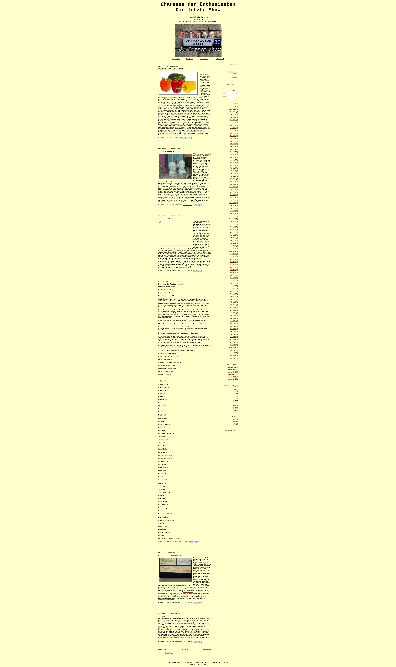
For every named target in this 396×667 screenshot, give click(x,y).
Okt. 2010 (233, 280)
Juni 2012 (233, 227)
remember (161, 629)
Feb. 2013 (233, 205)
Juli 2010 (233, 288)
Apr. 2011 (233, 264)
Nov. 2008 (233, 342)
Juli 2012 (233, 224)
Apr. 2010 (233, 296)
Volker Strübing (179, 637)
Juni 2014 (233, 162)
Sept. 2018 (232, 109)
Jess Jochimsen (188, 592)
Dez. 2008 (233, 339)
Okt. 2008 (233, 345)
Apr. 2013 (233, 200)
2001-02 (235, 389)
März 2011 (233, 267)
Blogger (233, 430)
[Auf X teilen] (187, 138)
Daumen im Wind (190, 631)
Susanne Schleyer (235, 64)
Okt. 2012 (233, 216)
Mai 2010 (233, 294)
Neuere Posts (162, 649)
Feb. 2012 (233, 238)
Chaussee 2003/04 (232, 372)
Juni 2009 (233, 323)
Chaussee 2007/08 (232, 367)
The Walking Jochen (166, 616)
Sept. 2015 (232, 125)
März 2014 (232, 171)
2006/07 (235, 401)
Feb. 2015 (233, 144)
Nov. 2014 (233, 152)
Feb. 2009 (233, 334)
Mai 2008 (233, 358)
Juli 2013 (233, 192)
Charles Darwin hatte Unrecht (170, 69)
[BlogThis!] (185, 138)
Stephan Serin (176, 59)
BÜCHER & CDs (232, 71)
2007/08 (235, 405)
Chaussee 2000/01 (232, 379)
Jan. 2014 (233, 176)
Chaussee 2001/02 (232, 377)
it (204, 629)
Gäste (233, 419)
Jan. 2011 (233, 272)
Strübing (161, 202)
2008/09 (235, 408)
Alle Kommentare (230, 97)
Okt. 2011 (233, 248)
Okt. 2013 (233, 184)
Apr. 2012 (233, 232)
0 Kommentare (187, 270)
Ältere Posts (207, 649)
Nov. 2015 (233, 120)
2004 (236, 394)
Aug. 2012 (233, 221)
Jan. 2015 (233, 146)
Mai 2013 (233, 197)
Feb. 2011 (233, 270)
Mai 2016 (233, 112)
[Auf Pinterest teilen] (191, 138)
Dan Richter (189, 59)
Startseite (185, 649)
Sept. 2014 (232, 157)
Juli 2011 (233, 256)
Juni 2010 (233, 291)
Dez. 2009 (233, 307)
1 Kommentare (187, 641)
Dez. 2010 (233, 275)
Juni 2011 (233, 259)
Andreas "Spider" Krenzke (199, 595)
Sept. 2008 (232, 347)
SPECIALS (234, 74)
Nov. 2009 (233, 310)
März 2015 (232, 141)
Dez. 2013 (233, 179)
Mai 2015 (233, 136)
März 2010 (232, 299)
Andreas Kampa (204, 59)
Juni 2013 (233, 195)
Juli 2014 (233, 160)
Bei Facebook (232, 84)
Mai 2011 (233, 262)
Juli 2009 (233, 321)
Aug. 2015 (233, 128)
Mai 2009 (233, 326)
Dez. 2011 (233, 243)
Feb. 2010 (233, 302)
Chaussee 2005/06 (232, 369)
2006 (236, 398)
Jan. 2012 (233, 240)
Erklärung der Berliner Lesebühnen (172, 284)
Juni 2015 (233, 133)
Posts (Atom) (169, 653)
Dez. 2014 (233, 149)
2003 (236, 391)
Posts (227, 93)
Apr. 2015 (233, 138)
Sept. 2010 (232, 283)
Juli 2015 (233, 130)
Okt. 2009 (233, 313)
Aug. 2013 (233, 189)
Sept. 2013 (232, 187)
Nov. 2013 (233, 181)
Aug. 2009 (233, 318)
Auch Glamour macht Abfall (169, 555)
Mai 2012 (233, 229)
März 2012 (232, 235)
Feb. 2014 (233, 173)
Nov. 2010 (233, 278)
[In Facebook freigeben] (189, 138)
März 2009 (232, 331)
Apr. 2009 (233, 329)
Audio (234, 424)
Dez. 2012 (233, 211)
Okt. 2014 (233, 154)
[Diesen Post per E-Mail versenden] (183, 138)
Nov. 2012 (233, 213)
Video (233, 421)
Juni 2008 (233, 355)
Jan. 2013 (233, 208)
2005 (236, 396)
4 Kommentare (187, 205)
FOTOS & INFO (233, 73)
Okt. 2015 (233, 122)
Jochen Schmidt (220, 59)
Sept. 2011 (232, 251)
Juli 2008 (233, 353)
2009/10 (235, 410)
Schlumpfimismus (165, 218)
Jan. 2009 (233, 337)
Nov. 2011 (233, 246)
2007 (236, 403)
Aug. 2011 (233, 254)
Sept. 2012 (232, 219)
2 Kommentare (177, 137)
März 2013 (232, 203)
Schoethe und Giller (166, 151)
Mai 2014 (233, 165)
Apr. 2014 (233, 168)
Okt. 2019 (233, 106)
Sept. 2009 (232, 315)
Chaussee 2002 (233, 374)
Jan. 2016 (233, 114)
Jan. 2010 (233, 305)
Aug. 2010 (233, 286)
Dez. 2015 (233, 117)
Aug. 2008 (233, 350)
